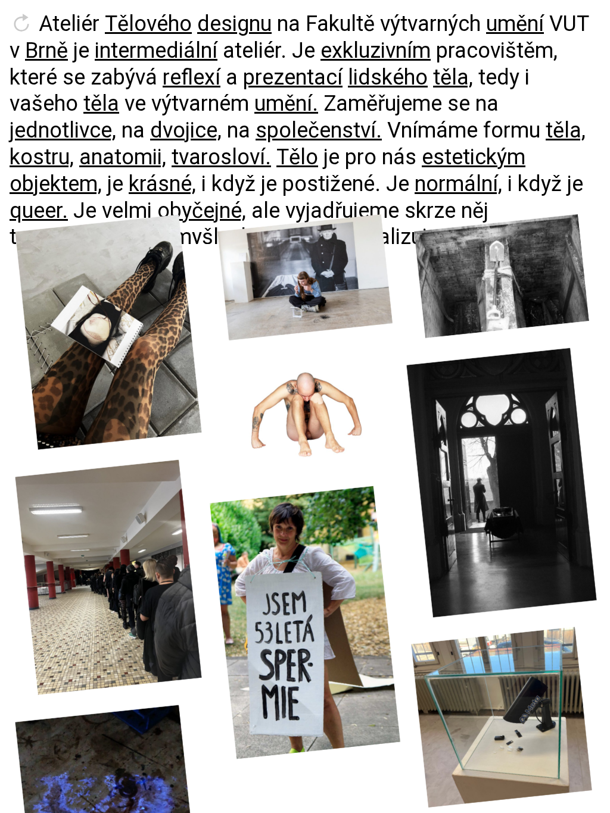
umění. (286, 103)
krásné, (162, 183)
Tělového (148, 23)
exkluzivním (375, 50)
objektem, (56, 183)
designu (234, 23)
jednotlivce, (63, 130)
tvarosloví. (221, 157)
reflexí (191, 77)
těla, (453, 77)
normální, (458, 183)
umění (515, 23)
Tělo (297, 157)
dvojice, (186, 130)
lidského (388, 77)
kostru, (42, 157)
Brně (46, 50)
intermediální (156, 50)
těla (101, 103)
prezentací (293, 77)
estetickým (473, 157)
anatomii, (122, 157)
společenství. (319, 130)
